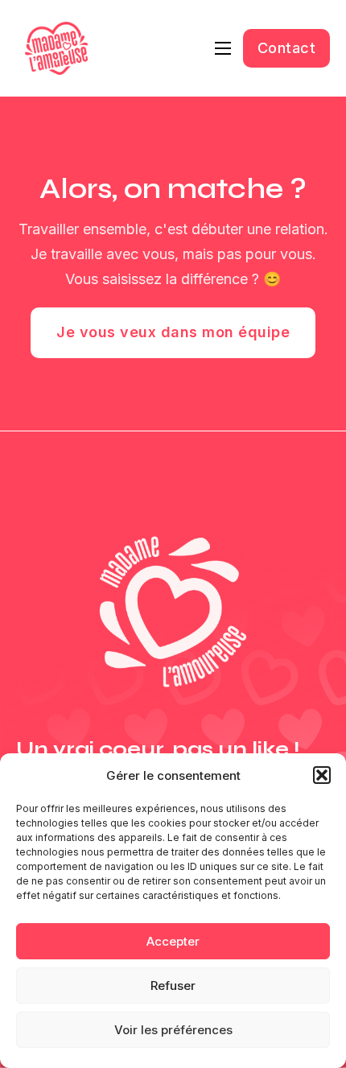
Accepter (173, 941)
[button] (322, 775)
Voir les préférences (173, 1029)
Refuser (173, 985)
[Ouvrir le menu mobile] (223, 48)
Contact (286, 47)
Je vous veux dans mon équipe (173, 332)
